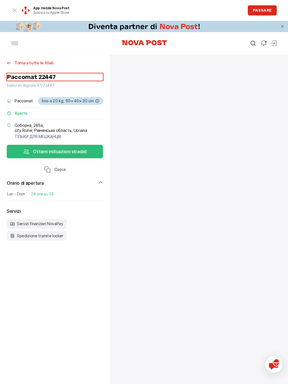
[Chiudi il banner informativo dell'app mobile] (14, 10)
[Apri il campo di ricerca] (253, 43)
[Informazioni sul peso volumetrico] (97, 101)
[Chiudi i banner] (282, 26)
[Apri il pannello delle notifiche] (264, 43)
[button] (55, 170)
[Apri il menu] (14, 43)
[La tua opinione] (274, 364)
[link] (144, 26)
